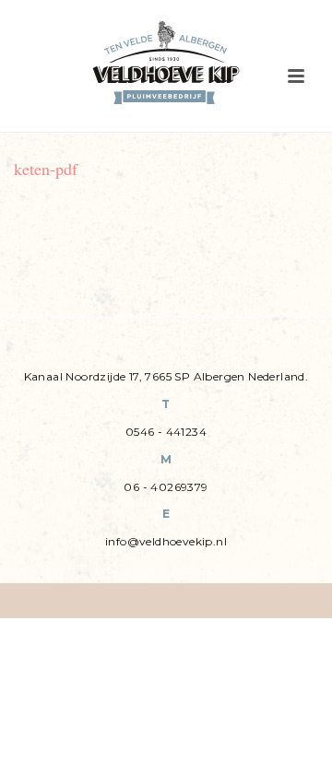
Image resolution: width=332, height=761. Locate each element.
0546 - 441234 (166, 432)
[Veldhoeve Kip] (166, 62)
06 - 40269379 (166, 487)
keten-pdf (45, 169)
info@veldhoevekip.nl (166, 541)
